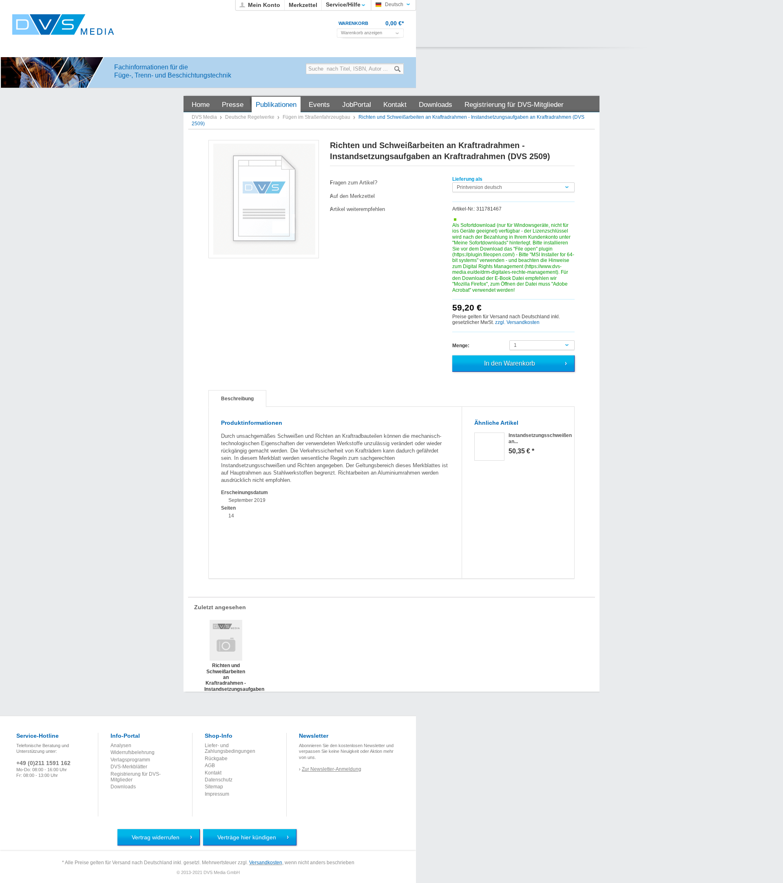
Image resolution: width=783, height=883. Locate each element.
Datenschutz (218, 780)
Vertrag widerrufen (155, 837)
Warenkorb (353, 23)
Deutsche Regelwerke (250, 117)
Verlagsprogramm (130, 760)
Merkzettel (303, 5)
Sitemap (214, 787)
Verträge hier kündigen (246, 837)
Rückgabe (216, 758)
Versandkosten (265, 862)
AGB (210, 765)
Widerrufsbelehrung (133, 752)
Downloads (123, 787)
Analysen (121, 745)
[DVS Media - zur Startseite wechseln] (63, 24)
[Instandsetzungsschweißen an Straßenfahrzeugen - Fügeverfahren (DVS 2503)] (489, 447)
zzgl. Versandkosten (517, 322)
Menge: (460, 345)
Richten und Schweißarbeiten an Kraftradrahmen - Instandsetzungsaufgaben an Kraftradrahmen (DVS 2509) (225, 671)
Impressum (217, 794)
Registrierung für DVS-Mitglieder (136, 777)
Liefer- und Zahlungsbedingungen (230, 748)
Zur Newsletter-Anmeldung (331, 769)
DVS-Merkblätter (129, 767)
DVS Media (205, 117)
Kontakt (213, 773)
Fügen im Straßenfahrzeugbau (317, 117)
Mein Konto (264, 5)
